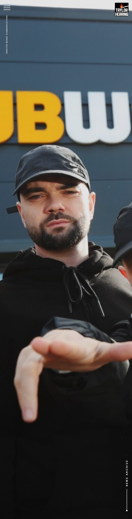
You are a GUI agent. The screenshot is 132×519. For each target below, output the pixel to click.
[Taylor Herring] (122, 9)
